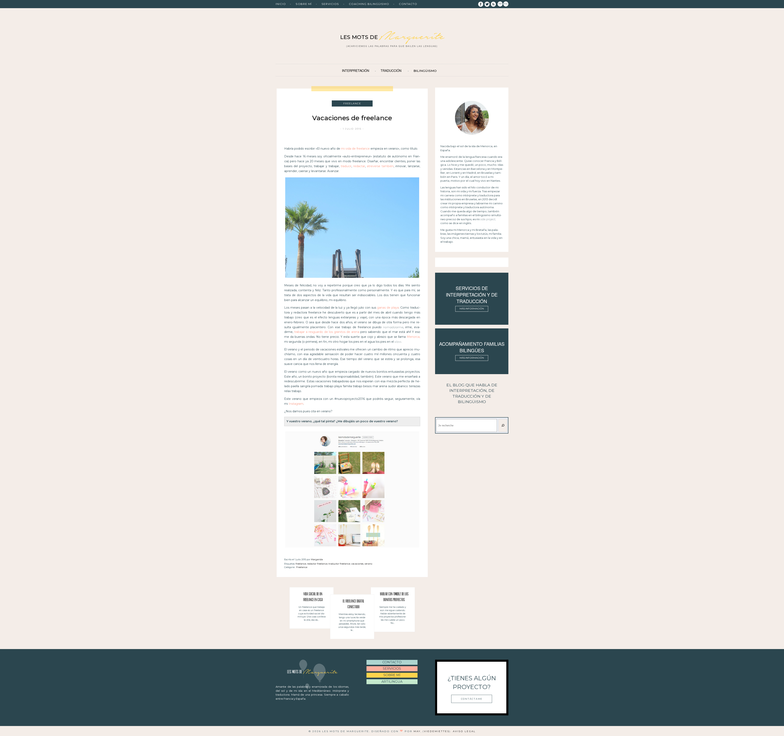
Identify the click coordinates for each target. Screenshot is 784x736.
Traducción (391, 70)
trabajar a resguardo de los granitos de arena (326, 332)
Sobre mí (304, 4)
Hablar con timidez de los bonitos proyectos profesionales (394, 597)
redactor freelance (317, 563)
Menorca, (413, 337)
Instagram (296, 404)
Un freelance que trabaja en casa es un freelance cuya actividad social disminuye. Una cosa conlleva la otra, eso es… (311, 613)
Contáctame (471, 698)
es (505, 3)
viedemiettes (436, 731)
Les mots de (392, 37)
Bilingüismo (425, 71)
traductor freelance (339, 563)
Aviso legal (464, 731)
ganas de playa (388, 307)
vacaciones (357, 563)
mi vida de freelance (355, 148)
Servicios (330, 4)
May (417, 731)
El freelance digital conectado (353, 604)
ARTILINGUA (391, 682)
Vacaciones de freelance (352, 118)
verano (368, 563)
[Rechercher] (503, 425)
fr (500, 3)
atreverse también (380, 166)
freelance (301, 563)
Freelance (301, 567)
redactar (359, 166)
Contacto (408, 4)
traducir (346, 166)
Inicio (281, 4)
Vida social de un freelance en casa (313, 597)
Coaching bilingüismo (369, 4)
